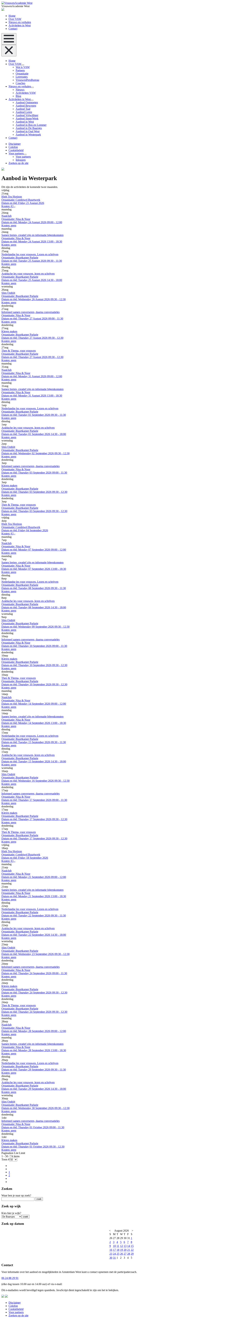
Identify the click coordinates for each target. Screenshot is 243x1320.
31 (114, 1257)
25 (118, 1253)
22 (132, 1249)
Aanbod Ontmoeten (27, 102)
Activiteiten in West (20, 25)
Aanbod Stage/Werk (27, 118)
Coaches (20, 83)
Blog (18, 96)
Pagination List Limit (13, 1153)
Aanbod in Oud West (27, 131)
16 (110, 1249)
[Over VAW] (22, 64)
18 (118, 1249)
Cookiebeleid (16, 150)
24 (114, 1253)
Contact (13, 28)
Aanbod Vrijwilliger (27, 115)
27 (125, 1253)
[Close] (8, 50)
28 (128, 1253)
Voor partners (16, 153)
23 (110, 1253)
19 (121, 1249)
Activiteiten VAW (26, 92)
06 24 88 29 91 (10, 1278)
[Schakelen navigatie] (8, 39)
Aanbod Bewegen (26, 105)
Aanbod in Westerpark (28, 134)
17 (114, 1249)
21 (128, 1249)
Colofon (13, 147)
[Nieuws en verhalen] (32, 87)
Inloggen (21, 159)
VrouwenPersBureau (27, 79)
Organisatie (22, 73)
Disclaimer (15, 143)
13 (125, 1245)
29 (132, 1253)
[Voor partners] (25, 154)
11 (118, 1245)
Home (12, 15)
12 (121, 1245)
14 (128, 1245)
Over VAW (15, 19)
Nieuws (20, 89)
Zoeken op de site (18, 163)
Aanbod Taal (23, 108)
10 (114, 1245)
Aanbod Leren (24, 112)
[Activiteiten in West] (32, 100)
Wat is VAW (23, 67)
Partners (20, 70)
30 (110, 1257)
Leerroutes (22, 76)
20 (125, 1249)
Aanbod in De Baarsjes (29, 128)
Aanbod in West (25, 121)
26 (121, 1253)
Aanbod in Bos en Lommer (31, 124)
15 (132, 1245)
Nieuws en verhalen (20, 22)
